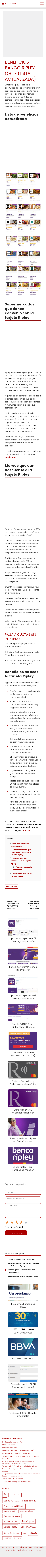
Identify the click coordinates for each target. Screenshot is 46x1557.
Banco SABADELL (28, 1527)
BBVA (24, 1533)
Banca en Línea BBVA (9, 1448)
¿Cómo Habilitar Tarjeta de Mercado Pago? (17, 1482)
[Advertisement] (23, 34)
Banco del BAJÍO (10, 1511)
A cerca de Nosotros (22, 1547)
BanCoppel (28, 1521)
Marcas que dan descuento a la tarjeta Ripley (21, 861)
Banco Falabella (11, 1521)
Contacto (6, 1547)
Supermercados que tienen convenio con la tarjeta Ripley (21, 852)
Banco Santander (11, 1533)
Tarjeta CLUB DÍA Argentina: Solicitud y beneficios (19, 1466)
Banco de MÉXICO (27, 1511)
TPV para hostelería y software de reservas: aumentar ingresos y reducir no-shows (21, 1475)
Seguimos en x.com (33, 1550)
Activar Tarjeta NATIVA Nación (12, 1479)
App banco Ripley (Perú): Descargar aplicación (33, 904)
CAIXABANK (7, 1538)
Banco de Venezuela (12, 1516)
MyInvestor (17, 1538)
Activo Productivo (15, 1495)
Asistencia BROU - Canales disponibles (16, 1453)
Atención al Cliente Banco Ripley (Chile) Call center (13, 904)
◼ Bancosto (9, 3)
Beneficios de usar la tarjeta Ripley (23, 1276)
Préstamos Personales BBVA (12, 1442)
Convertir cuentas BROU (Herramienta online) (18, 1450)
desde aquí (10, 457)
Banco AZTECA (11, 1500)
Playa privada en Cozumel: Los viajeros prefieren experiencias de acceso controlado (19, 1462)
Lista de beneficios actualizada (21, 1259)
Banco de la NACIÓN (14, 1506)
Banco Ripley (11, 886)
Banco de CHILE (29, 1501)
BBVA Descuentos (8, 1445)
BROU (33, 1533)
